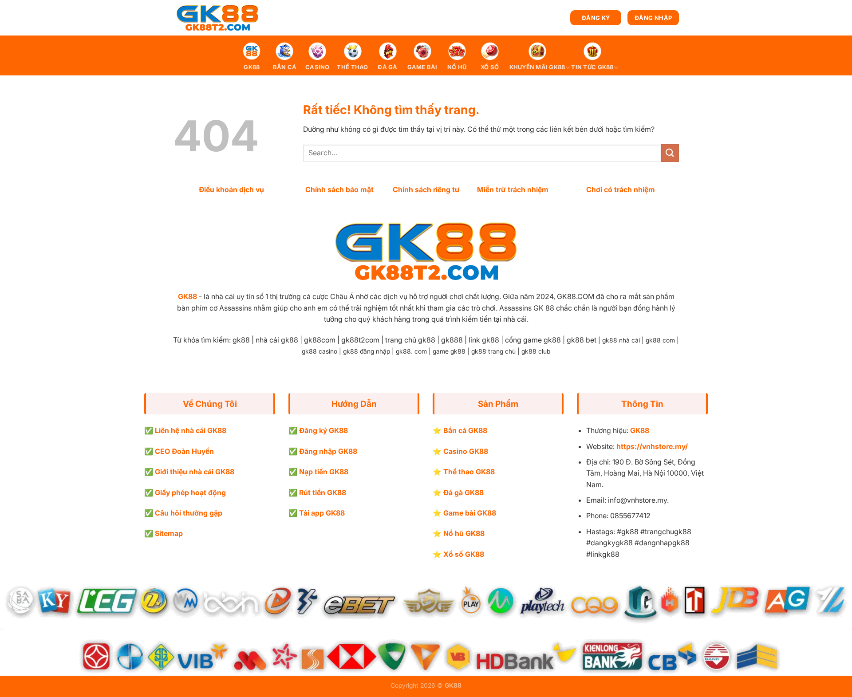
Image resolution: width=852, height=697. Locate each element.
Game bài (422, 67)
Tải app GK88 (322, 512)
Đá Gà (387, 67)
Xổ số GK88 (463, 554)
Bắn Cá (285, 67)
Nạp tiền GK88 (323, 471)
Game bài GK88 (469, 512)
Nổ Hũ (456, 67)
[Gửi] (670, 152)
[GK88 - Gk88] (217, 18)
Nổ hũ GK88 (464, 533)
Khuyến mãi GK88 (537, 67)
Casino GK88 (465, 451)
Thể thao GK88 (469, 471)
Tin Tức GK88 (592, 67)
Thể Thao (352, 67)
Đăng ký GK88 (323, 430)
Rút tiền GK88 (322, 492)
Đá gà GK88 (463, 492)
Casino (317, 67)
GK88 (252, 67)
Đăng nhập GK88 (328, 451)
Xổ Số (490, 67)
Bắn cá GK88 (465, 430)
